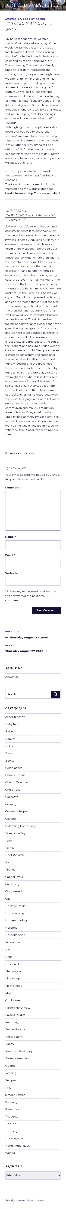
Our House (12, 1000)
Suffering (11, 1102)
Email (10, 555)
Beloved (11, 746)
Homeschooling (16, 920)
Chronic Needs (15, 775)
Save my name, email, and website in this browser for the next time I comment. (32, 596)
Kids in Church (14, 942)
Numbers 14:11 (30, 215)
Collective (11, 797)
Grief (8, 898)
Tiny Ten (10, 1123)
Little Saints (12, 964)
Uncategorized (22, 453)
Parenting (11, 1022)
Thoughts (11, 1116)
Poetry (9, 1044)
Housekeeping (15, 935)
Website (11, 573)
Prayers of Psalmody (18, 1051)
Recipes (10, 1080)
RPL (8, 1087)
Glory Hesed (13, 891)
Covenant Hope (16, 811)
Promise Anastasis (17, 1058)
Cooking (10, 804)
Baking (10, 731)
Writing (10, 1153)
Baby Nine (12, 724)
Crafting (10, 818)
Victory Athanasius (17, 1145)
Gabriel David (14, 876)
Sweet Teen (13, 1109)
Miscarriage (13, 978)
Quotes (10, 1065)
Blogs (9, 753)
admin (40, 19)
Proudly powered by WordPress (24, 1200)
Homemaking (14, 913)
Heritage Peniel (15, 906)
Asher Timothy (15, 717)
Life (7, 949)
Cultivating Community (20, 826)
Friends (10, 869)
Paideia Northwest (17, 1007)
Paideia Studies (15, 1015)
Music (9, 993)
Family (9, 847)
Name (10, 536)
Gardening (12, 884)
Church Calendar (16, 782)
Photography (14, 1036)
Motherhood (13, 985)
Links (8, 956)
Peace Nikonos (15, 1029)
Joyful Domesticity (32, 5)
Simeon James (15, 1095)
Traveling (11, 1131)
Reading (10, 1073)
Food (8, 862)
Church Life (13, 789)
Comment (13, 487)
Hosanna (11, 927)
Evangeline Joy (15, 833)
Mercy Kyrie (13, 971)
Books (9, 760)
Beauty (10, 738)
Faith (8, 840)
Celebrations (13, 768)
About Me (12, 677)
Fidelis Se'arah (14, 855)
